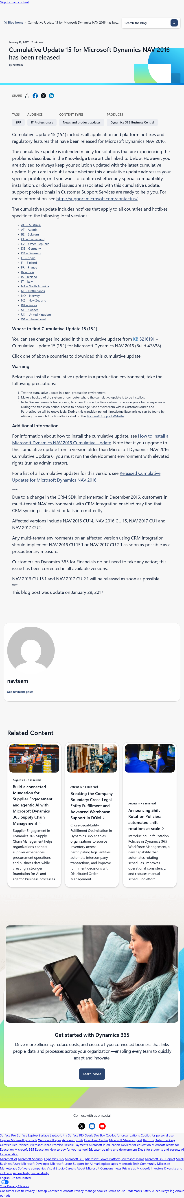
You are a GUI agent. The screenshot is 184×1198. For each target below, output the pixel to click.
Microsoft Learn (61, 1163)
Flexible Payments (76, 1145)
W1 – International (33, 319)
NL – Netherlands (33, 291)
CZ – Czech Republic (35, 244)
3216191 (144, 339)
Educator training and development (112, 1149)
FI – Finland (29, 262)
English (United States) (15, 1178)
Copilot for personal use (157, 1135)
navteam (18, 64)
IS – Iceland (29, 277)
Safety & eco (151, 1191)
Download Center (96, 1140)
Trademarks (134, 1191)
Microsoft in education (104, 1145)
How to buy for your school (69, 1149)
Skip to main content (14, 2)
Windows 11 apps (49, 1140)
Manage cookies (96, 1191)
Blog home (15, 22)
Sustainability (40, 1173)
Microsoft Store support (125, 1140)
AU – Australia (31, 225)
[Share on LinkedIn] (51, 95)
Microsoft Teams (132, 1159)
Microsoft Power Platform (102, 1159)
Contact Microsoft (60, 1191)
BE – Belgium (30, 234)
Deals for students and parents (159, 1149)
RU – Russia (29, 305)
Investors (157, 1168)
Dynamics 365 (54, 1159)
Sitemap (41, 1191)
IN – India (27, 272)
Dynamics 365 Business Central (132, 122)
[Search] (174, 22)
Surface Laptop (27, 1135)
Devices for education (136, 1145)
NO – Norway (30, 295)
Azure (16, 1163)
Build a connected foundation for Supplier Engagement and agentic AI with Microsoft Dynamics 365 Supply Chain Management (33, 805)
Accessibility (21, 1173)
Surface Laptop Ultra (53, 1135)
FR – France (29, 267)
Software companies (32, 1168)
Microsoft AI (8, 1159)
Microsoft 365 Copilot (160, 1159)
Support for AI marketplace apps (95, 1163)
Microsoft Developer (35, 1163)
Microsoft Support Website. (105, 416)
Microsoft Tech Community (137, 1163)
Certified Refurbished (14, 1145)
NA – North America (35, 286)
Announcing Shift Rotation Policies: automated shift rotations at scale (144, 819)
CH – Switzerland (32, 239)
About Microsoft (88, 1168)
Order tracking (165, 1140)
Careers (71, 1168)
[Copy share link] (27, 95)
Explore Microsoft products (18, 1140)
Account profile (72, 1140)
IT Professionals (42, 122)
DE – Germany (31, 248)
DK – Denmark (31, 253)
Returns (148, 1140)
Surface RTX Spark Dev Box (86, 1135)
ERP (18, 122)
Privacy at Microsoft (136, 1168)
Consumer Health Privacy (17, 1191)
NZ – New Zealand (33, 300)
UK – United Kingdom (36, 314)
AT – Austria (29, 229)
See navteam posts (20, 692)
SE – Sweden (30, 310)
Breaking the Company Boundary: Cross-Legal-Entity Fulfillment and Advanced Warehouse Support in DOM (91, 805)
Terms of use (116, 1191)
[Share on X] (43, 95)
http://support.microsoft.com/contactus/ (97, 198)
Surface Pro (8, 1135)
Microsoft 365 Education (32, 1149)
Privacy (79, 1191)
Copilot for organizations (123, 1135)
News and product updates (82, 122)
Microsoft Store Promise (46, 1145)
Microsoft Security (30, 1159)
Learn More (92, 1074)
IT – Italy (27, 281)
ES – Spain (28, 258)
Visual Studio (56, 1168)
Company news (110, 1168)
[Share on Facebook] (35, 95)
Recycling (167, 1191)
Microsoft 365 (74, 1159)
